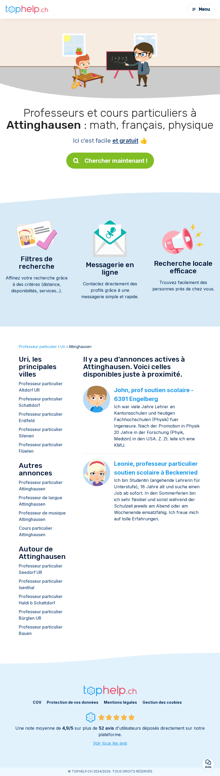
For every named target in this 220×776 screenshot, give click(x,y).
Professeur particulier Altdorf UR (41, 387)
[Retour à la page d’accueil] (26, 9)
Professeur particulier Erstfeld (41, 417)
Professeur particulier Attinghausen (41, 485)
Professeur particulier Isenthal (41, 584)
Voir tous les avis (110, 743)
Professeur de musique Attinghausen (42, 516)
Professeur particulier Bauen (41, 630)
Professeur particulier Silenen (41, 432)
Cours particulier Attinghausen (35, 531)
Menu (204, 9)
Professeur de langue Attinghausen (40, 501)
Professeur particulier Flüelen (41, 448)
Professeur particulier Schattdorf (41, 402)
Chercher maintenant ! (116, 160)
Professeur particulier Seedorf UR (41, 569)
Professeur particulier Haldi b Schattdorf (41, 599)
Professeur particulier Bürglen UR (41, 615)
